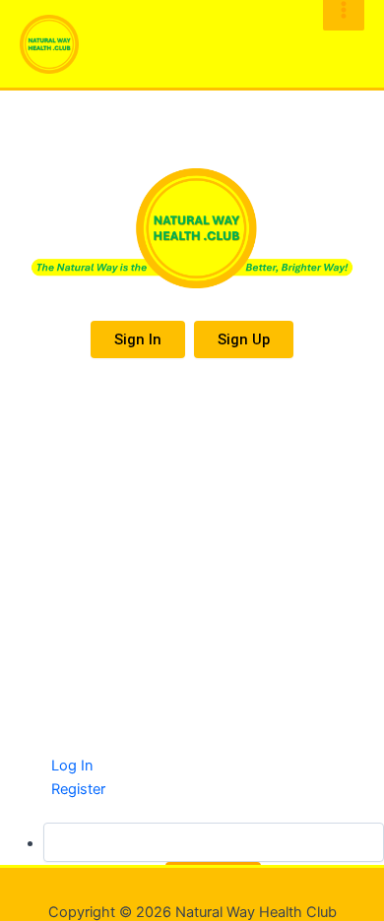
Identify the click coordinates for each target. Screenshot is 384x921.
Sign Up (244, 339)
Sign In (137, 339)
